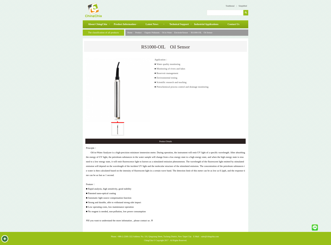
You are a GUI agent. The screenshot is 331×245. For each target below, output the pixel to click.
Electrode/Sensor (181, 32)
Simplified (243, 6)
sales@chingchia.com (210, 236)
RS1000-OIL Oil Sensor (201, 32)
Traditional (230, 6)
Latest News (152, 24)
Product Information (125, 24)
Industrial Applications (206, 24)
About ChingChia (97, 24)
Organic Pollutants (152, 32)
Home (129, 32)
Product (138, 32)
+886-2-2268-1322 (125, 236)
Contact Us (233, 24)
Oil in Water (167, 32)
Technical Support (179, 24)
